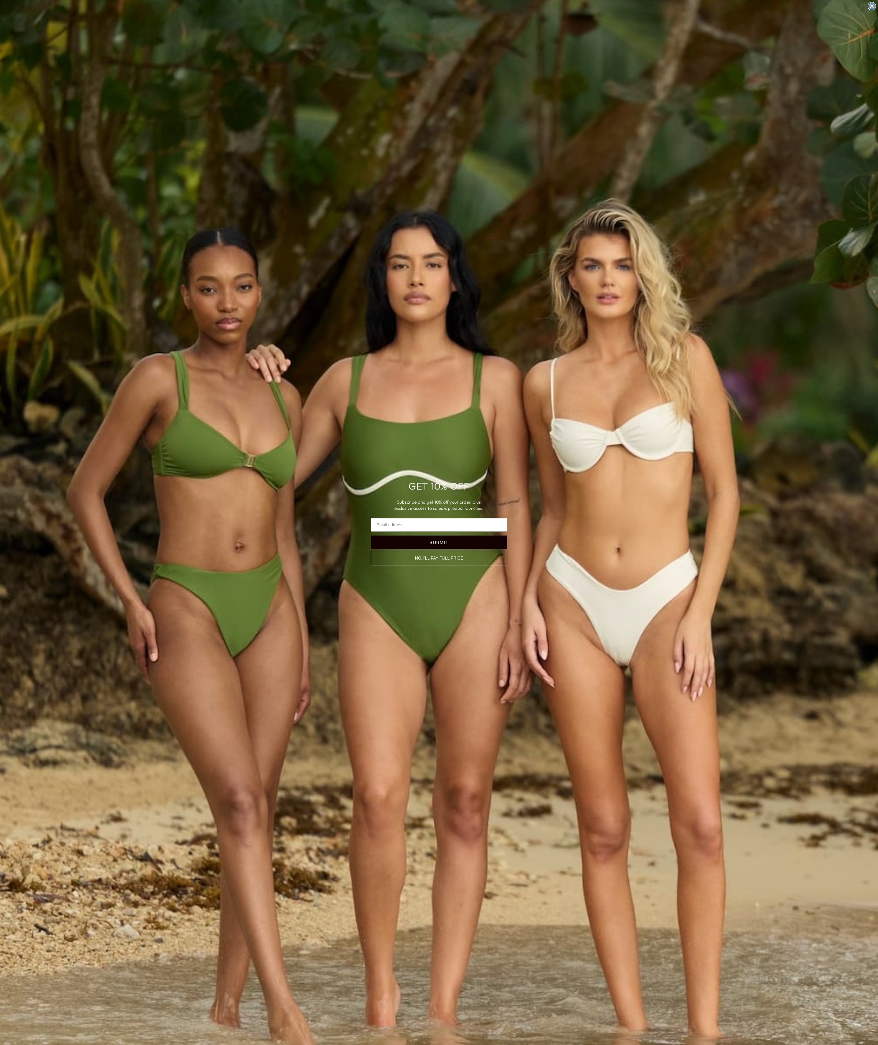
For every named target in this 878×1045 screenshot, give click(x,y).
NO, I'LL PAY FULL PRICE (439, 558)
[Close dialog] (871, 6)
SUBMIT (439, 542)
